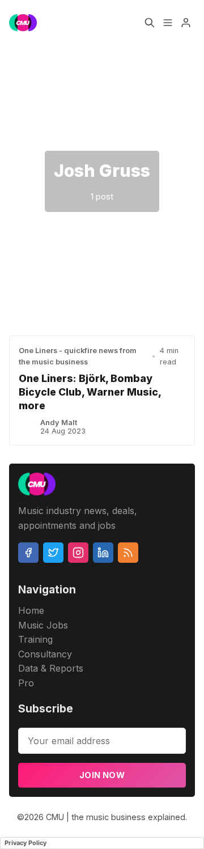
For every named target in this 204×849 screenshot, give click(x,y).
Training (35, 639)
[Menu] (168, 23)
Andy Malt (58, 422)
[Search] (150, 23)
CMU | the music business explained (115, 817)
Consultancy (45, 654)
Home (31, 610)
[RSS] (128, 552)
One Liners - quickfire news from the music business (78, 356)
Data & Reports (50, 668)
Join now (102, 775)
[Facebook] (28, 552)
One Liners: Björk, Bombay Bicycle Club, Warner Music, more (90, 391)
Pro (26, 683)
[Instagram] (78, 552)
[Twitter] (53, 552)
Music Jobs (43, 625)
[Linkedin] (103, 552)
